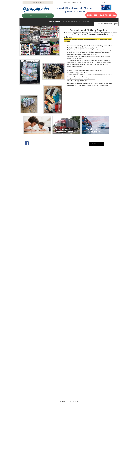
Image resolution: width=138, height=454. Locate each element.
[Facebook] (27, 143)
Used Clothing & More (74, 8)
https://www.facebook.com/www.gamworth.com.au (96, 74)
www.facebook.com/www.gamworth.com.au (81, 79)
